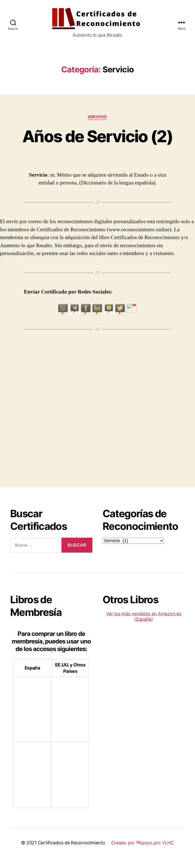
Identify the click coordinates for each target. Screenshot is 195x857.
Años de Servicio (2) (97, 136)
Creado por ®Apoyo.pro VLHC (142, 842)
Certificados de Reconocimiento (71, 842)
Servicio (97, 117)
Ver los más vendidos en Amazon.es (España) (143, 616)
